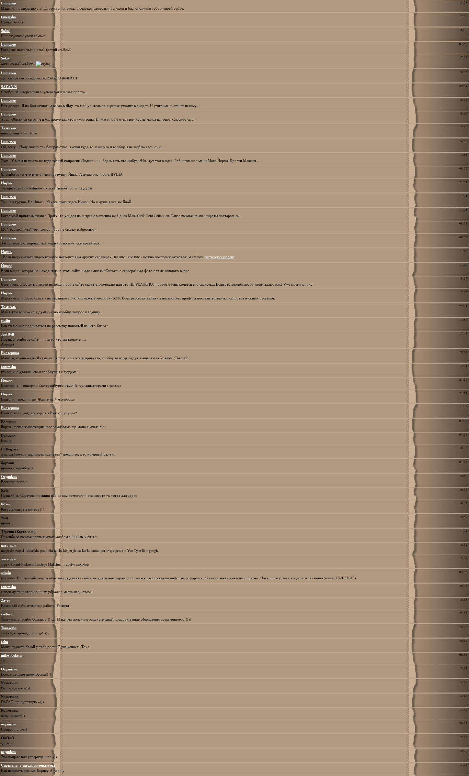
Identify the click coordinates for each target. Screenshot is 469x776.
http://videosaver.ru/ (219, 256)
